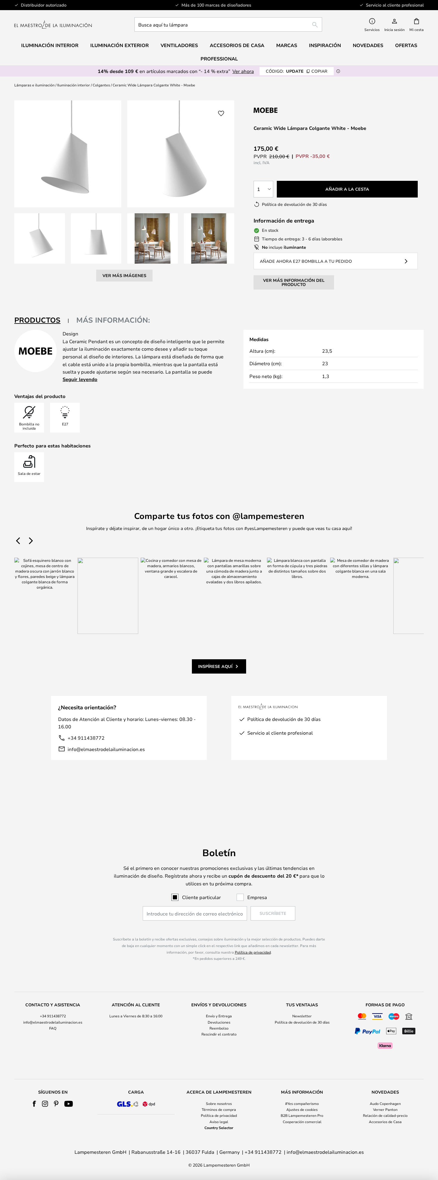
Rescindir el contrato (219, 1034)
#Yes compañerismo (302, 1103)
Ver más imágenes (124, 275)
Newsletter (302, 1015)
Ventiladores (179, 45)
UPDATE (296, 71)
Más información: (113, 320)
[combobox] (228, 24)
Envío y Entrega (219, 1015)
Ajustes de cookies (302, 1109)
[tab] (41, 320)
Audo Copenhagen (385, 1103)
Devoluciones (219, 1022)
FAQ (52, 1028)
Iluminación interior (73, 85)
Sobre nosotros (219, 1103)
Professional (219, 58)
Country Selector (218, 1127)
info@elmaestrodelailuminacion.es (106, 749)
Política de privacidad (253, 952)
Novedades (368, 45)
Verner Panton (385, 1109)
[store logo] (53, 24)
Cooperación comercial (302, 1121)
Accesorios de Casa (385, 1121)
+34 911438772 (86, 738)
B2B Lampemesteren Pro (302, 1115)
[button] (39, 238)
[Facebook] (34, 1104)
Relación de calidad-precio (385, 1115)
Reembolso (219, 1028)
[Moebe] (285, 110)
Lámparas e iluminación (34, 85)
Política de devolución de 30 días (302, 1022)
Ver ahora (243, 71)
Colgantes (101, 85)
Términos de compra (219, 1109)
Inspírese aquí (215, 666)
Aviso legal (218, 1121)
